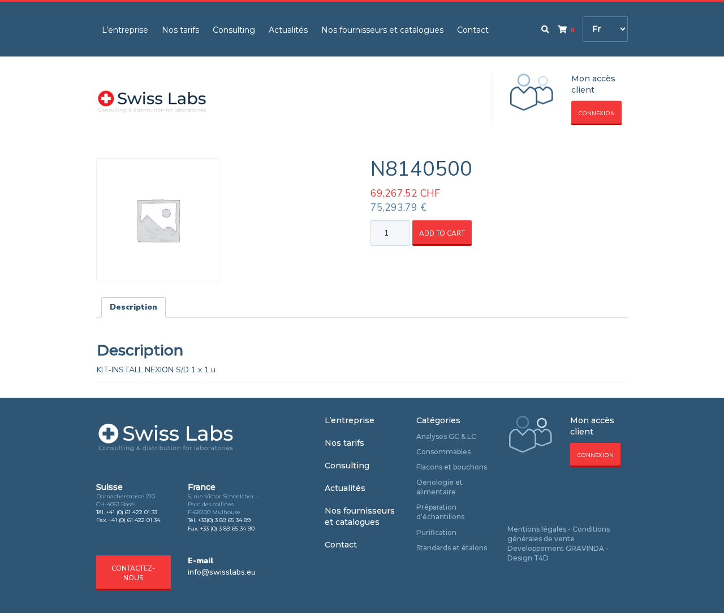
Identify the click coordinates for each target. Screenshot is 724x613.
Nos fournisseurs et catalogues (382, 30)
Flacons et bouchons (451, 467)
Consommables (443, 451)
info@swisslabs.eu (222, 572)
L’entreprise (125, 30)
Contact (473, 30)
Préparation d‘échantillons (440, 512)
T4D (541, 558)
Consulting (234, 30)
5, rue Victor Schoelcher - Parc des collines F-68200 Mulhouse (223, 504)
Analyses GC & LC (446, 436)
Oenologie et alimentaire (439, 487)
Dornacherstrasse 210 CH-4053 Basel (125, 500)
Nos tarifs (180, 30)
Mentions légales (536, 529)
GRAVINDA (585, 548)
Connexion (596, 114)
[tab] (133, 307)
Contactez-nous (133, 573)
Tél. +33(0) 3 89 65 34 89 (219, 520)
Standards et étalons (451, 548)
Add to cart (442, 233)
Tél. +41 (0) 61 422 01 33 (126, 512)
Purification (436, 532)
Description (133, 307)
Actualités (288, 30)
